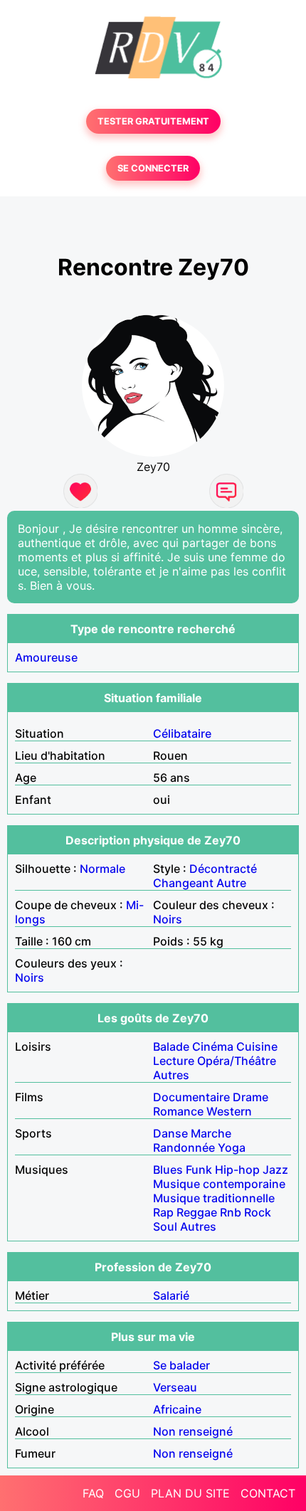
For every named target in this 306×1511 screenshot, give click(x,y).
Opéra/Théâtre (236, 1061)
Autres (171, 1075)
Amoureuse (46, 657)
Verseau (175, 1387)
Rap (163, 1212)
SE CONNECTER (153, 168)
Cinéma (212, 1046)
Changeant (183, 883)
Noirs (167, 919)
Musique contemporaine (219, 1184)
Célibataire (182, 733)
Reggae (196, 1212)
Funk (199, 1169)
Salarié (171, 1295)
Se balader (181, 1365)
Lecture (173, 1061)
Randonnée (184, 1147)
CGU (127, 1493)
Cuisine (257, 1046)
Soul (165, 1226)
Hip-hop (237, 1169)
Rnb (230, 1212)
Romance (178, 1111)
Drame (250, 1097)
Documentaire (191, 1097)
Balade (171, 1046)
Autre (231, 883)
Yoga (232, 1147)
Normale (102, 868)
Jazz (275, 1169)
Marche (211, 1133)
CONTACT (268, 1493)
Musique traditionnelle (214, 1198)
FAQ (93, 1493)
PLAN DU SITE (190, 1493)
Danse (170, 1133)
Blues (168, 1169)
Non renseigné (193, 1431)
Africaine (177, 1409)
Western (229, 1111)
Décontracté (223, 868)
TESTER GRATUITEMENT (153, 121)
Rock (257, 1212)
